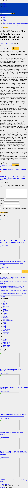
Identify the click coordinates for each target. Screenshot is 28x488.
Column (4, 307)
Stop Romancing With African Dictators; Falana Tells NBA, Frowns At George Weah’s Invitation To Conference (13, 295)
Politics (4, 8)
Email (2, 203)
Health (4, 326)
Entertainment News (8, 320)
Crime (4, 309)
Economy (5, 313)
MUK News (5, 5)
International (6, 332)
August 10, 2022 (10, 43)
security (5, 339)
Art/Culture (5, 302)
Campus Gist (6, 306)
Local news (5, 6)
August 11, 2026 (4, 267)
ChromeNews (3, 487)
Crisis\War (5, 310)
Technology (5, 343)
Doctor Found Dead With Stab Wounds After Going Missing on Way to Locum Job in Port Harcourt (13, 241)
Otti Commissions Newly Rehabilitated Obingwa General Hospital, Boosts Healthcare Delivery (12, 286)
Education (5, 317)
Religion (5, 338)
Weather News (6, 346)
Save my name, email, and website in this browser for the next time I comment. (13, 209)
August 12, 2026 (5, 245)
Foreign (4, 325)
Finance (5, 323)
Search (1, 269)
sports (4, 340)
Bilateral (5, 303)
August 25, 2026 (5, 373)
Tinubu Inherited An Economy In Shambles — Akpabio (13, 290)
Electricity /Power (7, 319)
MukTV (3, 43)
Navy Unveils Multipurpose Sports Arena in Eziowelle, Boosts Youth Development (12, 370)
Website (2, 206)
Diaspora (5, 312)
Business (5, 304)
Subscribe (3, 15)
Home (4, 3)
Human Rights (6, 329)
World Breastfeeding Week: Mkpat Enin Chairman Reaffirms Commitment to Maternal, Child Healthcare (13, 263)
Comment (3, 198)
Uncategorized (6, 345)
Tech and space (6, 342)
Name (2, 200)
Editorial (5, 314)
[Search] (0, 12)
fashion (4, 322)
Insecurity (5, 330)
